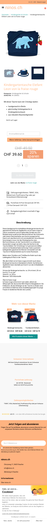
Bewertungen (41, 2)
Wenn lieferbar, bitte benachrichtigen (24, 140)
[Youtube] (26, 435)
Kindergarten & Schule (20, 93)
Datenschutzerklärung (8, 450)
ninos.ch (13, 7)
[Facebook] (20, 435)
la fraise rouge (31, 183)
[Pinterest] (32, 435)
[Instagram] (14, 435)
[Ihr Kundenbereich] (41, 7)
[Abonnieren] (43, 443)
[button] (3, 7)
